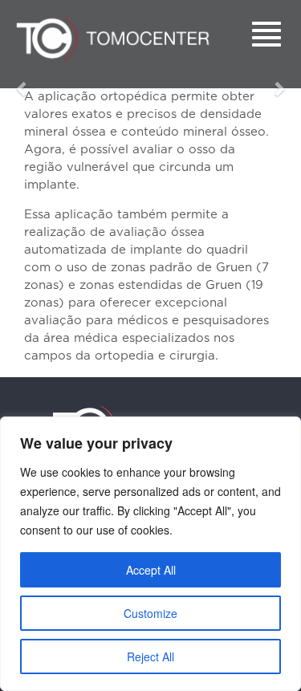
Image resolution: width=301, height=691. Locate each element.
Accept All (151, 570)
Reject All (150, 656)
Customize (150, 613)
